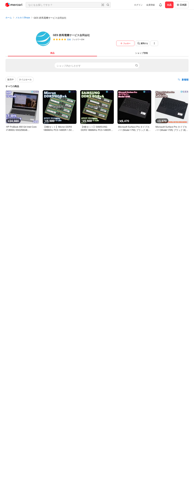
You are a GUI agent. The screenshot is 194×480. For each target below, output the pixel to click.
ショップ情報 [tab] (141, 52)
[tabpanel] (97, 93)
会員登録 (150, 4)
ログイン (138, 4)
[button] (102, 4)
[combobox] (68, 5)
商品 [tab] (52, 52)
